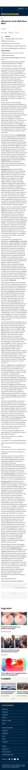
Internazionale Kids (7, 754)
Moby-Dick (13, 280)
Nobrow (4, 551)
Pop (2, 18)
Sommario (5, 715)
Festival (4, 717)
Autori (4, 739)
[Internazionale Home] (8, 705)
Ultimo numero (6, 752)
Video (3, 723)
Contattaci (5, 712)
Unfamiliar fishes (20, 135)
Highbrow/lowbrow (16, 548)
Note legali (13, 767)
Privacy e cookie (6, 720)
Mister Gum (12, 291)
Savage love (5, 749)
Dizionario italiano (7, 727)
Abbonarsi (20, 8)
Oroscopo (5, 730)
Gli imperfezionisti (6, 481)
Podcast (4, 746)
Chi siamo (5, 709)
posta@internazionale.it (20, 587)
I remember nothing (9, 473)
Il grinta (12, 384)
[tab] (12, 698)
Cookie (17, 767)
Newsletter (5, 742)
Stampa (12, 32)
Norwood (13, 395)
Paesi (3, 736)
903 (15, 581)
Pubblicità (5, 733)
